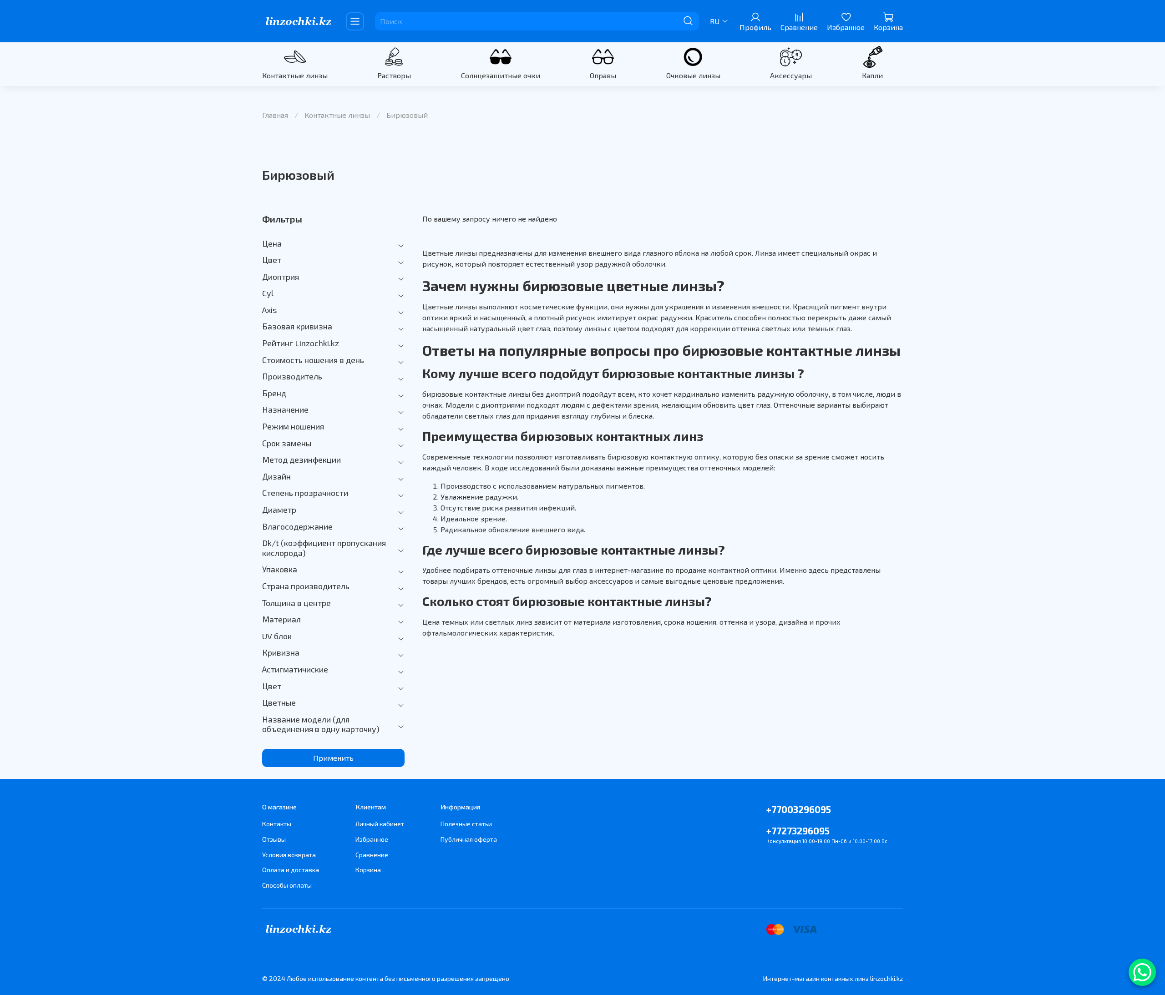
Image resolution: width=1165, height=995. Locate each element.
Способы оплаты (287, 885)
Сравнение (371, 855)
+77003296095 (798, 809)
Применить (333, 757)
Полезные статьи (466, 824)
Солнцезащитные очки (500, 75)
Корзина (368, 870)
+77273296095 (798, 830)
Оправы (603, 75)
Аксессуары (791, 75)
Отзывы (274, 839)
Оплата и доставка (290, 870)
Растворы (394, 75)
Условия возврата (289, 855)
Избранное (371, 839)
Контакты (276, 824)
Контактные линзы (295, 75)
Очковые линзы (693, 75)
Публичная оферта (469, 839)
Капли (872, 75)
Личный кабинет (379, 824)
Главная (275, 115)
